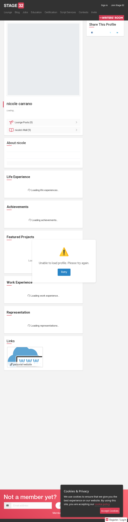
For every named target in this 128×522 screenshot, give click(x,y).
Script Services (68, 12)
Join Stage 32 (117, 5)
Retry (64, 272)
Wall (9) (23, 130)
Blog (17, 12)
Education (36, 12)
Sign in (104, 5)
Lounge (8, 12)
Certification (51, 12)
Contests (83, 12)
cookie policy (102, 504)
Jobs (25, 12)
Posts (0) (24, 122)
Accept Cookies (109, 510)
